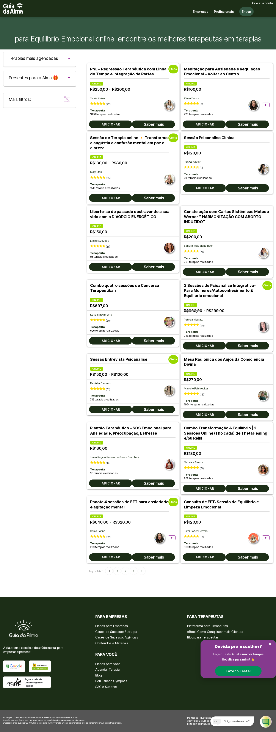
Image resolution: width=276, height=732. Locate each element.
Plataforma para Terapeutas (207, 626)
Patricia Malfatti (193, 319)
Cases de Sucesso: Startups (116, 632)
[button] (238, 671)
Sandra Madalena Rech (198, 245)
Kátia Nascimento (101, 314)
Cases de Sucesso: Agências (116, 637)
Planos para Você (108, 664)
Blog (98, 675)
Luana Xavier (192, 162)
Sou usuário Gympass (111, 681)
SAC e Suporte (106, 687)
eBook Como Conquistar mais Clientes (215, 632)
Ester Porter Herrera (196, 531)
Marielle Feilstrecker (196, 388)
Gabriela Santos (193, 462)
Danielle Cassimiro (101, 383)
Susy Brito (96, 171)
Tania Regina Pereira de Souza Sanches (114, 457)
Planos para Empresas (111, 626)
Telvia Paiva (97, 98)
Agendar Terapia (107, 669)
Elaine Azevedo (99, 240)
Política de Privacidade (199, 717)
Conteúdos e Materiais (111, 643)
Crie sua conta (262, 3)
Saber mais (154, 124)
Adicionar (111, 124)
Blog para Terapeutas (203, 637)
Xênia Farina (191, 98)
